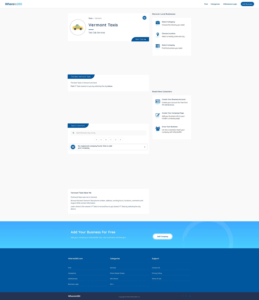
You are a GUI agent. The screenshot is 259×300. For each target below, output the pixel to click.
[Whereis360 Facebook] (182, 296)
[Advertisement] (108, 59)
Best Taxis (139, 39)
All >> (112, 284)
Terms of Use (156, 279)
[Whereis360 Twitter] (190, 296)
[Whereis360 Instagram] (186, 296)
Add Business (247, 4)
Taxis (90, 18)
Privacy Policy (157, 273)
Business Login (231, 4)
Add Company (162, 236)
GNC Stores (114, 279)
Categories (215, 4)
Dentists (113, 268)
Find (206, 4)
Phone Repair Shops (117, 273)
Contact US (156, 268)
